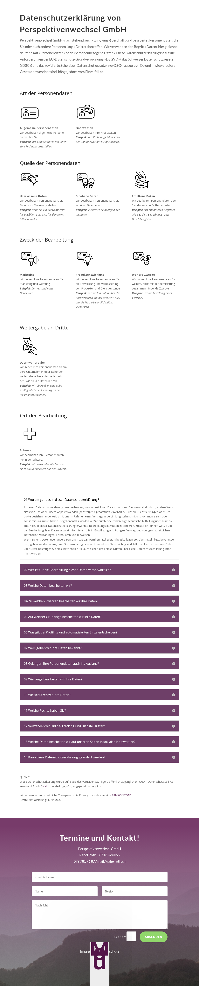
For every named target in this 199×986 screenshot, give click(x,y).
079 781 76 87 (84, 861)
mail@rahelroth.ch (111, 861)
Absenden (153, 936)
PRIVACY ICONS (122, 795)
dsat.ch (46, 786)
